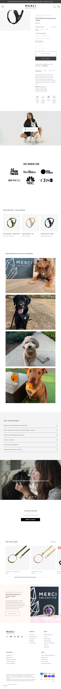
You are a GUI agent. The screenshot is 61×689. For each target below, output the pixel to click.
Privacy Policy (44, 661)
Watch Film (31, 129)
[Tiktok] (22, 636)
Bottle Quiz (9, 657)
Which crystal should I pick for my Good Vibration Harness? (19, 430)
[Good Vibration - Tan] (30, 222)
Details (45, 70)
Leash (45, 636)
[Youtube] (11, 636)
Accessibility (44, 659)
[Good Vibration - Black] (49, 222)
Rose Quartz (38, 35)
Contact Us (32, 634)
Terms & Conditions (46, 663)
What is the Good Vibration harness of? (14, 435)
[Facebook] (7, 636)
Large (46, 29)
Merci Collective (13, 684)
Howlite (48, 38)
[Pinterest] (18, 636)
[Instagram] (14, 636)
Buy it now (46, 58)
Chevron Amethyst (40, 38)
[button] (27, 497)
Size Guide (53, 27)
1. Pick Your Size (45, 27)
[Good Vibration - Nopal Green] (11, 222)
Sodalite (45, 35)
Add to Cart (45, 53)
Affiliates (31, 640)
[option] (30, 480)
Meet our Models (10, 663)
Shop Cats (46, 647)
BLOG (53, 681)
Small (36, 29)
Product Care (44, 657)
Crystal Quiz (9, 655)
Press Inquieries (33, 636)
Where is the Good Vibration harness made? (15, 425)
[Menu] (3, 6)
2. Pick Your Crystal (40, 33)
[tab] (39, 70)
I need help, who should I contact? (13, 449)
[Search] (54, 7)
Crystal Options (52, 70)
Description (38, 70)
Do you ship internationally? (11, 444)
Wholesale (32, 638)
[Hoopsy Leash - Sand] (43, 558)
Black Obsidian (39, 41)
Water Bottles (47, 638)
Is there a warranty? (9, 439)
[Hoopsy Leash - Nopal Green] (18, 558)
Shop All (46, 645)
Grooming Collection (49, 643)
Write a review (30, 519)
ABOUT (53, 679)
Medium (41, 29)
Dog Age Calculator (11, 659)
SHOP (41, 679)
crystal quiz (12, 613)
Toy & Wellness (47, 640)
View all (53, 542)
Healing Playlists (10, 661)
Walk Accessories (48, 634)
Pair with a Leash (11, 542)
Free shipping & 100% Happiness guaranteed (43, 16)
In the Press (32, 643)
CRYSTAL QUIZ (47, 679)
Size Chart (42, 86)
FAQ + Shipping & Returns (48, 655)
